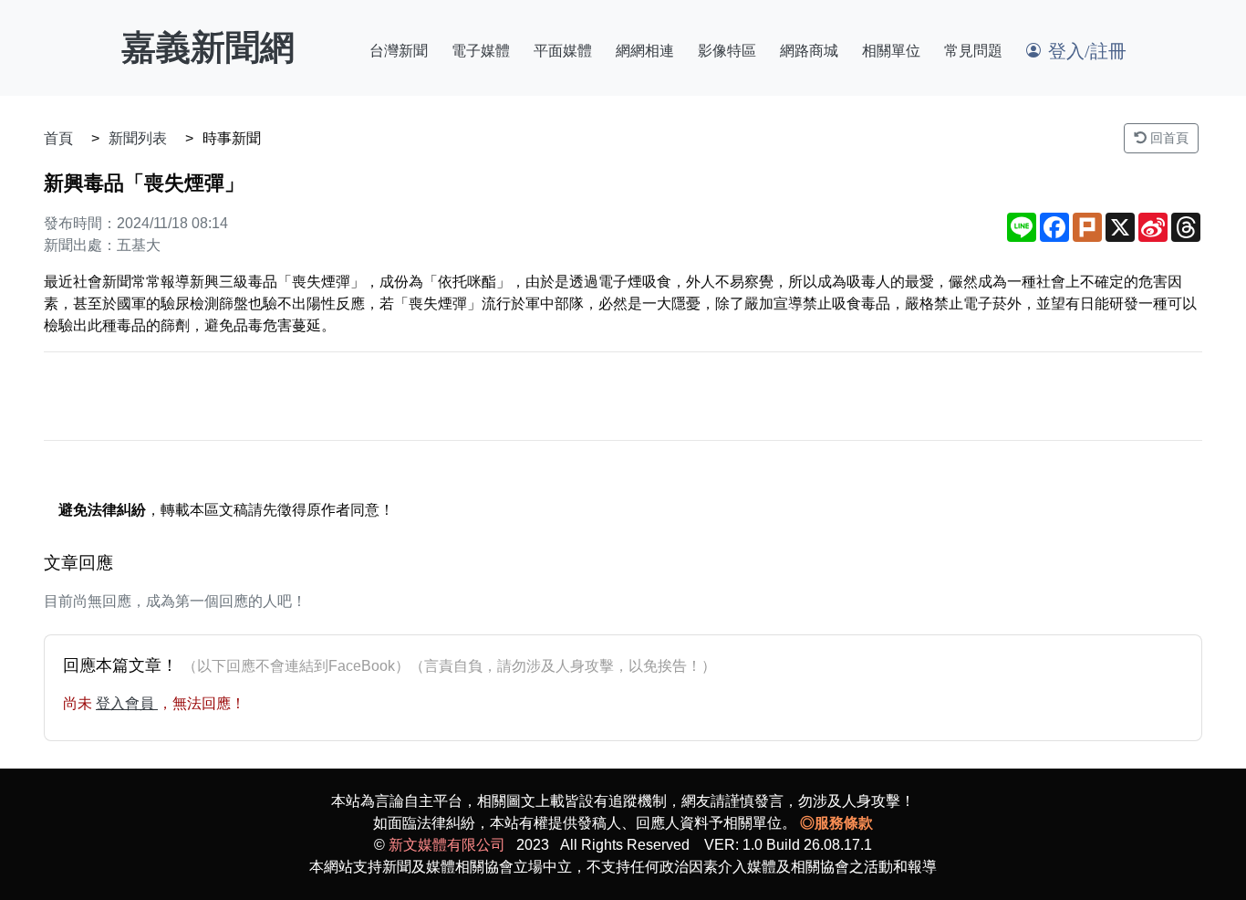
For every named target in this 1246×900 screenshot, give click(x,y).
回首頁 (1168, 138)
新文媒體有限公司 (447, 845)
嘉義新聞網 (208, 47)
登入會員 (127, 703)
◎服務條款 (836, 823)
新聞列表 (138, 138)
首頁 (58, 138)
